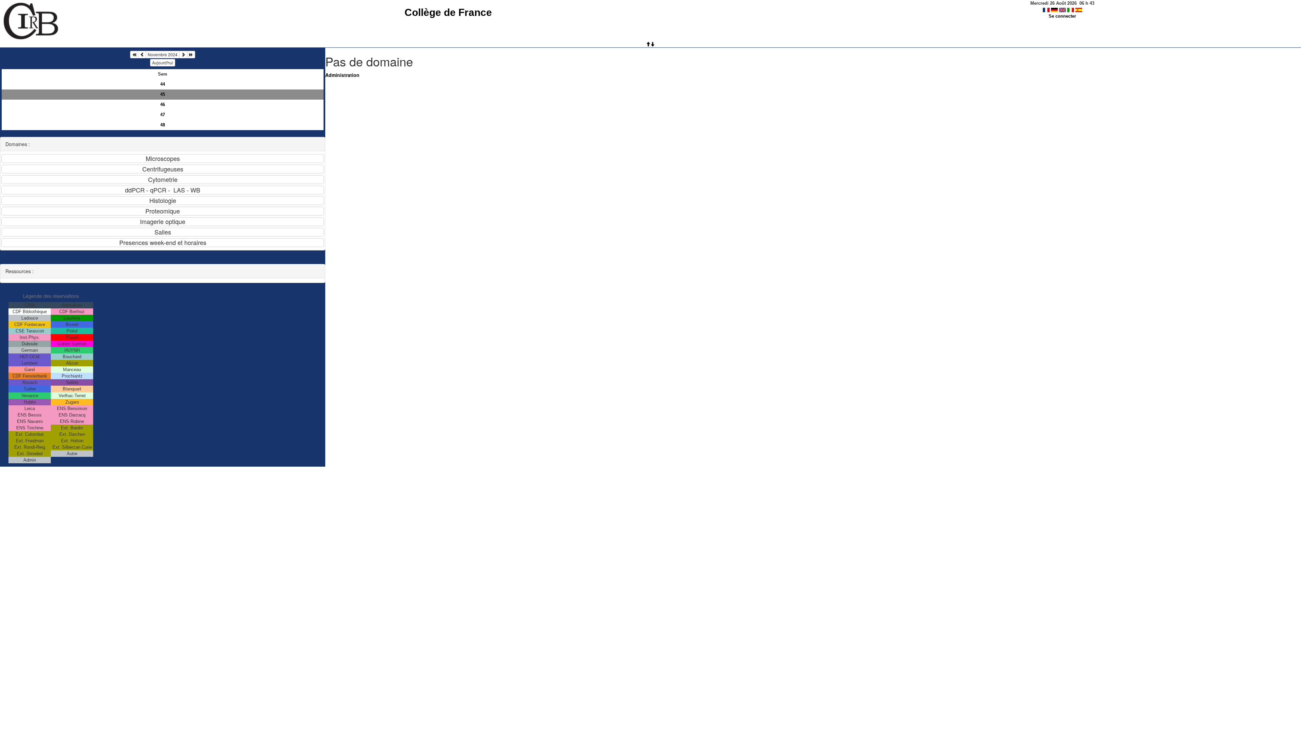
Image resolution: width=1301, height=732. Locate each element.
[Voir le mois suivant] (183, 54)
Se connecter (1062, 16)
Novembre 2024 (163, 54)
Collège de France (448, 12)
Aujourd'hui (162, 62)
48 (162, 124)
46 (162, 104)
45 (162, 94)
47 (162, 114)
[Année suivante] (191, 54)
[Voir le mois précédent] (142, 54)
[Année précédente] (134, 54)
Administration (342, 75)
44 (162, 84)
